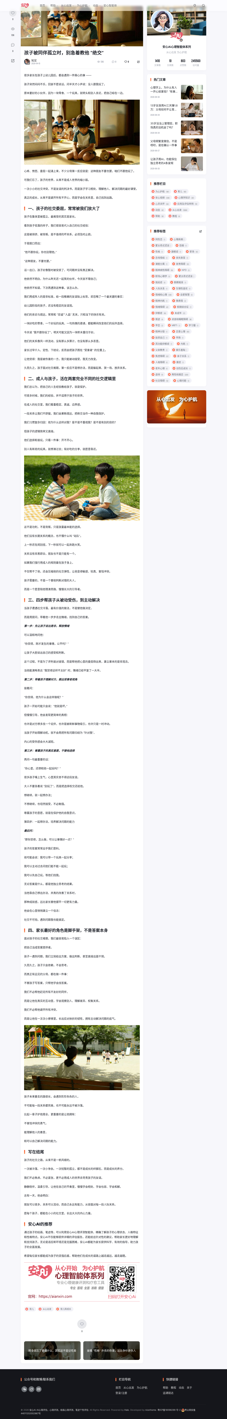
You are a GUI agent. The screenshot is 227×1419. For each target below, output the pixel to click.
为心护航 (82, 5)
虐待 (159, 374)
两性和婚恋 (180, 374)
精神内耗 (161, 300)
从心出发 (66, 5)
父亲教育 (161, 349)
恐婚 (182, 245)
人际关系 (161, 288)
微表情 (181, 300)
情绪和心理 (163, 294)
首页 (42, 5)
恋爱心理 (182, 331)
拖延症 (160, 282)
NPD (185, 270)
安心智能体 (110, 5)
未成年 (180, 313)
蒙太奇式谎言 (162, 245)
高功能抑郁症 (163, 343)
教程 (173, 1387)
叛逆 (159, 319)
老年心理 (161, 368)
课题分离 (161, 263)
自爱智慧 (186, 294)
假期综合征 (184, 306)
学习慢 (193, 325)
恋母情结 (161, 257)
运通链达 (168, 1393)
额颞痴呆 (180, 282)
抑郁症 (160, 313)
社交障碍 (161, 380)
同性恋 (160, 239)
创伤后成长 (183, 368)
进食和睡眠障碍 (181, 319)
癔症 (179, 362)
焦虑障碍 (161, 356)
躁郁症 (176, 251)
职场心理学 (162, 276)
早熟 (179, 337)
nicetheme (150, 1410)
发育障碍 (182, 263)
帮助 (53, 5)
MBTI (176, 325)
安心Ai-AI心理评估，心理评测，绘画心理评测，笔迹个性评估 (58, 1410)
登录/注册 (121, 1393)
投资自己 (161, 337)
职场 (194, 251)
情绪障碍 (161, 306)
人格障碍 (161, 362)
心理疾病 (178, 239)
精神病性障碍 (164, 270)
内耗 (184, 343)
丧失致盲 (182, 257)
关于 (189, 1387)
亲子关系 (183, 356)
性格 (158, 251)
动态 (95, 5)
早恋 (159, 325)
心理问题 (183, 380)
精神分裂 (161, 331)
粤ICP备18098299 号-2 (169, 1410)
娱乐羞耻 (180, 349)
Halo (126, 1410)
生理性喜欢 (183, 288)
